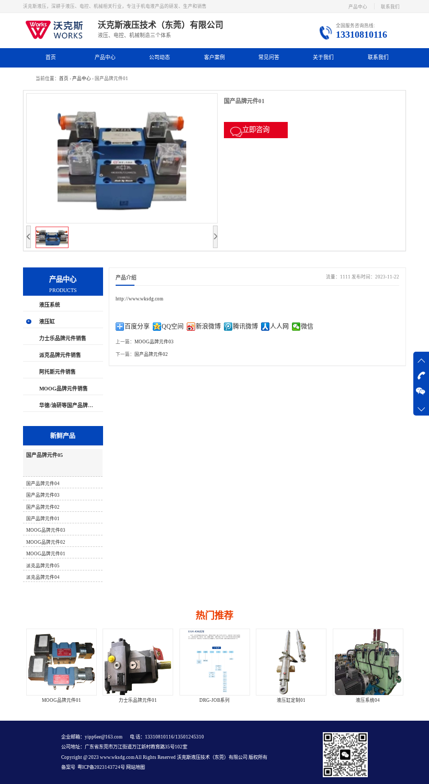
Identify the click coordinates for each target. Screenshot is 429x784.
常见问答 (268, 57)
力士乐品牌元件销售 (62, 338)
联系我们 (390, 6)
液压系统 (49, 305)
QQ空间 (173, 326)
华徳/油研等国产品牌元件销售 (74, 405)
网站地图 (135, 767)
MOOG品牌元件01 (61, 700)
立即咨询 (255, 129)
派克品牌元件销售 (60, 355)
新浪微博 (208, 326)
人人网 (279, 326)
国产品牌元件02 (151, 354)
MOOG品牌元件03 (154, 341)
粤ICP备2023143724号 (100, 767)
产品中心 (357, 6)
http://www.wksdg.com (139, 298)
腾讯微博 (245, 326)
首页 (51, 57)
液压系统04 (368, 700)
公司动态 (159, 57)
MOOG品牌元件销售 (63, 388)
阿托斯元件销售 (57, 372)
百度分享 (137, 326)
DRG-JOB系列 (214, 700)
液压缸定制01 (291, 700)
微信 (307, 326)
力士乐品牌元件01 (138, 700)
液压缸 (47, 321)
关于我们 (323, 57)
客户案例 (214, 57)
